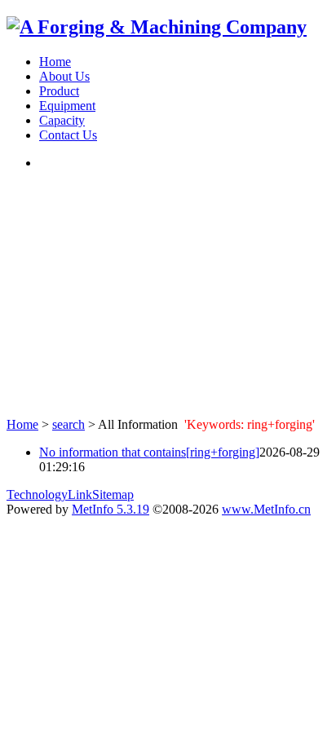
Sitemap (113, 494)
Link (80, 494)
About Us (64, 76)
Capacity (62, 120)
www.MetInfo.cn (266, 509)
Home (55, 61)
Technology (37, 494)
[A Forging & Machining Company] (157, 27)
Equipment (67, 106)
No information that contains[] (149, 452)
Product (59, 91)
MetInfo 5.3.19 (110, 509)
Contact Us (68, 135)
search (68, 424)
